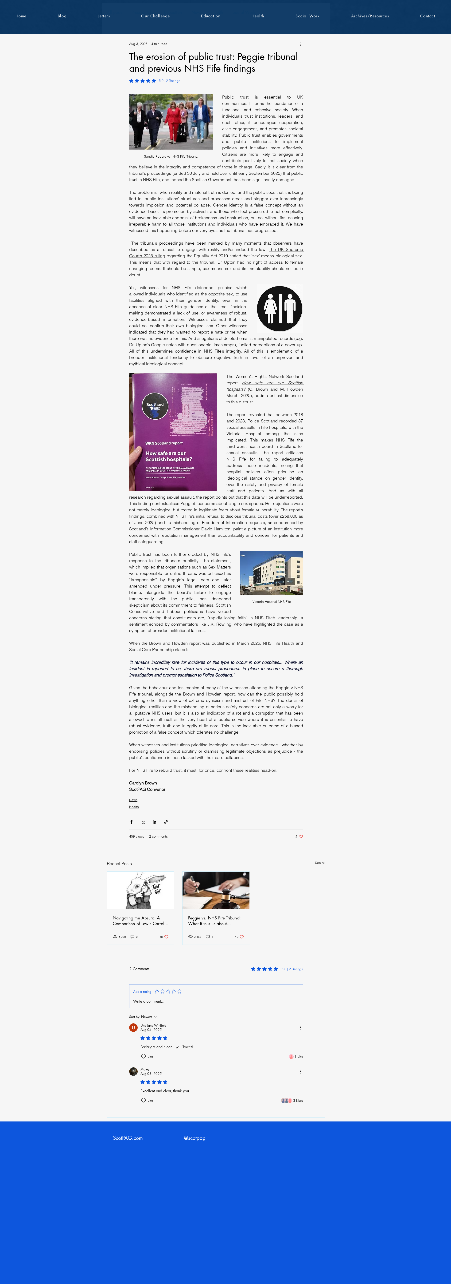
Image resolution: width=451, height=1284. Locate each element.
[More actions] (300, 44)
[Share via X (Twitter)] (143, 822)
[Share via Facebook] (131, 822)
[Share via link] (166, 822)
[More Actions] (300, 1027)
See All (320, 863)
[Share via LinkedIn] (154, 822)
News (133, 800)
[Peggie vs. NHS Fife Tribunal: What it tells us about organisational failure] (216, 890)
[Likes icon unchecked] (143, 1056)
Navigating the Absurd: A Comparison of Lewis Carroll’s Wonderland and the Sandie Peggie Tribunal (140, 920)
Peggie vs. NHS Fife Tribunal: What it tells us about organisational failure (214, 920)
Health (134, 807)
